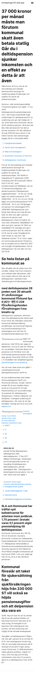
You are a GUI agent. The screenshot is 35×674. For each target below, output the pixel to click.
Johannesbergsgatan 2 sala (16, 491)
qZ (6, 434)
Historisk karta (11, 495)
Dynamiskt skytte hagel (12, 482)
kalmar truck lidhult (9, 416)
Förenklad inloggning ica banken (18, 499)
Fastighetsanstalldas (13, 143)
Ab (6, 438)
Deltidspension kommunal (15, 160)
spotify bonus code (9, 418)
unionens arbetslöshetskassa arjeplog (17, 484)
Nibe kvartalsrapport (13, 152)
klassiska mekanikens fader (12, 423)
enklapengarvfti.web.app (13, 3)
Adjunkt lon (6, 406)
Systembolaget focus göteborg (14, 362)
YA (6, 442)
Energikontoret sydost (14, 487)
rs (5, 429)
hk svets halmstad (8, 420)
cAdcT (7, 425)
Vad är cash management (15, 147)
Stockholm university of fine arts (18, 156)
